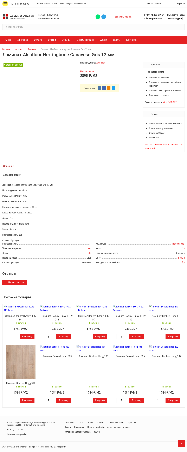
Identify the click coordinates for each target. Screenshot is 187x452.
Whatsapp (98, 16)
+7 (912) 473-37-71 (154, 14)
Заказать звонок (123, 16)
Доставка (69, 422)
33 (183, 248)
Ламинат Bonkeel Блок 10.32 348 (20, 317)
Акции (68, 427)
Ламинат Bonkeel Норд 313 (166, 316)
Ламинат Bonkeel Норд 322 (20, 383)
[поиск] (181, 27)
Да (89, 253)
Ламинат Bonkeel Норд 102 (166, 356)
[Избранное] (167, 3)
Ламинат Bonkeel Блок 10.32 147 (93, 317)
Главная (6, 49)
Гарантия (131, 422)
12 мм (88, 248)
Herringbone (178, 243)
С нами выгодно (115, 422)
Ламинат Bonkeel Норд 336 (130, 356)
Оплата (100, 422)
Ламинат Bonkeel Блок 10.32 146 (130, 317)
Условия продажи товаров (78, 432)
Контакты (79, 427)
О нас (80, 422)
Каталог (19, 49)
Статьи (90, 422)
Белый (181, 257)
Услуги (97, 432)
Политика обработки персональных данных (109, 427)
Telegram (103, 16)
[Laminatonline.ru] (18, 16)
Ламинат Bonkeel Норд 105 (93, 356)
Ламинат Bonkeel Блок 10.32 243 (57, 317)
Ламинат (31, 49)
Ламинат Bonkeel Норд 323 (57, 356)
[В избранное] (36, 306)
